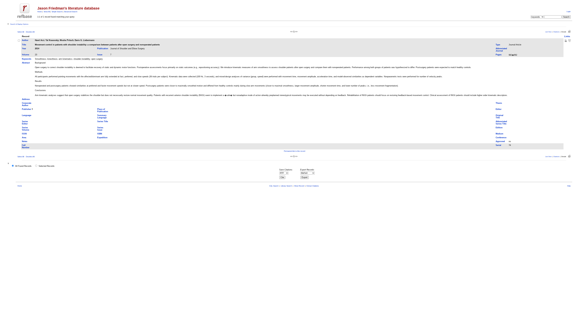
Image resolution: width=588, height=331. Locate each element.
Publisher (26, 109)
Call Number (25, 146)
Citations (556, 32)
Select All (20, 32)
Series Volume (25, 128)
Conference (501, 137)
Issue (99, 54)
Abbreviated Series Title (501, 122)
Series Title (102, 121)
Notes (24, 141)
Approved (500, 141)
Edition (499, 127)
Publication (102, 48)
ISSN (24, 134)
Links (567, 36)
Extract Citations (313, 186)
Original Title (499, 116)
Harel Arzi (39, 40)
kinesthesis (52, 59)
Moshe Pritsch (67, 40)
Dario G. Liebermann (84, 40)
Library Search (286, 186)
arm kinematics (65, 59)
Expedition (102, 137)
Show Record (299, 186)
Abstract (26, 63)
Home (39, 12)
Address (26, 99)
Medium (499, 134)
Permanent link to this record (294, 151)
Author (25, 40)
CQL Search (274, 186)
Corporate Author (26, 104)
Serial (498, 145)
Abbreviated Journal (501, 49)
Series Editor (25, 122)
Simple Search (57, 12)
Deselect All (30, 32)
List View (548, 32)
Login (569, 11)
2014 (37, 48)
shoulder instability (82, 59)
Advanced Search (70, 12)
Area (24, 137)
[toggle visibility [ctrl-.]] (9, 164)
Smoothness (40, 59)
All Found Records (23, 166)
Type (498, 45)
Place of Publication (102, 110)
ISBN (99, 134)
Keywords (26, 59)
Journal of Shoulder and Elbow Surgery (127, 48)
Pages (498, 54)
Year (24, 48)
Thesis (499, 103)
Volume (25, 54)
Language (26, 115)
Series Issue (100, 128)
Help (569, 186)
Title (24, 45)
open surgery (97, 59)
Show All (47, 12)
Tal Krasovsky (52, 40)
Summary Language (102, 116)
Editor (498, 109)
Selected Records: (47, 166)
